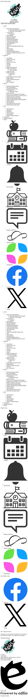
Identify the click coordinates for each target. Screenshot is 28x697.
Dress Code (9, 60)
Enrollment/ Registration (12, 39)
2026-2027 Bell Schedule (13, 28)
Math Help (12, 74)
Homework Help (11, 72)
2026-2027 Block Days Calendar (17, 30)
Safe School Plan (11, 43)
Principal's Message (11, 36)
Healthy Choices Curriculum (13, 96)
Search (5, 119)
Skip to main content (5, 1)
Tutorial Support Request (12, 115)
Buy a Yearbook (10, 82)
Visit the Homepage (5, 638)
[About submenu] (4, 27)
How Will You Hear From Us (13, 103)
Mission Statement (11, 38)
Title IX (8, 54)
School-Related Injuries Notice (14, 98)
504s (8, 47)
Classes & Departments (12, 40)
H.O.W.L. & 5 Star (11, 62)
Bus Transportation (11, 87)
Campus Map (10, 32)
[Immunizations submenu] (14, 90)
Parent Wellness (10, 100)
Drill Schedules (10, 112)
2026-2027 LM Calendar (15, 31)
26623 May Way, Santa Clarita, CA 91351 (11, 657)
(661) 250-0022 (8, 658)
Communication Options (12, 42)
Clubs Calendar (13, 70)
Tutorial (8, 63)
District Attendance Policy (13, 86)
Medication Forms (14, 91)
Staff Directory (10, 108)
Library (8, 66)
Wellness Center (10, 71)
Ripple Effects (10, 78)
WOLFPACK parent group (13, 104)
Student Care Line (11, 59)
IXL (11, 75)
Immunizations (10, 90)
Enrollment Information (12, 88)
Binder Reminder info (12, 67)
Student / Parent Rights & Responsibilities (16, 99)
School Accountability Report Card (15, 46)
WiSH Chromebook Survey (13, 79)
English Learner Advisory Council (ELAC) (17, 95)
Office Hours (10, 48)
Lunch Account (10, 92)
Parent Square (10, 114)
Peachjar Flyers (10, 102)
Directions (12, 34)
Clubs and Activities (11, 68)
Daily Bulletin (10, 35)
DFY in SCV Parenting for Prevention (16, 94)
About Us (9, 44)
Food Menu (9, 58)
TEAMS (9, 64)
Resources (9, 110)
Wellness (9, 80)
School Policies (10, 50)
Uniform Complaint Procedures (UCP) (16, 52)
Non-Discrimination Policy (13, 51)
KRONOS (9, 111)
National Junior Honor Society (14, 76)
